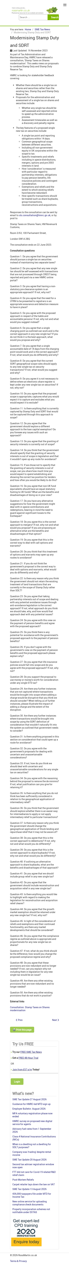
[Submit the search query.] (54, 17)
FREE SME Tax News (31, 1052)
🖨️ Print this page (22, 1029)
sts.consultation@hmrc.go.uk (34, 215)
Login (17, 1081)
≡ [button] (65, 5)
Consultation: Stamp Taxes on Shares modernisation (30, 1009)
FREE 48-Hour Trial (28, 1057)
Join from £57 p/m (22, 1069)
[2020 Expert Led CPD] (26, 1247)
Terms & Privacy (18, 1261)
